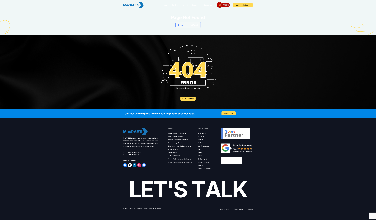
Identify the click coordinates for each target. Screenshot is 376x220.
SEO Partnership (203, 162)
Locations (201, 136)
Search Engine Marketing (176, 136)
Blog (199, 149)
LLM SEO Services (174, 156)
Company (195, 5)
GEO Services (172, 152)
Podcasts (201, 139)
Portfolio (200, 143)
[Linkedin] (134, 165)
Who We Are (202, 133)
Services (175, 5)
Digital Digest (202, 159)
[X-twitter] (130, 165)
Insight (200, 152)
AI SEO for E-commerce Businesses (179, 159)
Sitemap (200, 165)
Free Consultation (241, 5)
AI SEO (185, 5)
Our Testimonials (203, 146)
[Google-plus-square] (144, 165)
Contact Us (208, 5)
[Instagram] (139, 165)
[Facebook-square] (125, 165)
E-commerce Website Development (179, 146)
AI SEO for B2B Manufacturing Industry (180, 162)
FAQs (200, 156)
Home (165, 5)
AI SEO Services (173, 149)
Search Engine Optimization (177, 133)
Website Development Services (178, 139)
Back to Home (188, 99)
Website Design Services (176, 143)
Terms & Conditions (204, 168)
